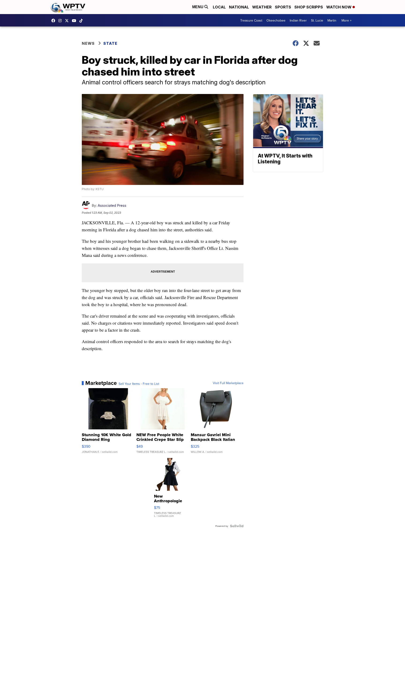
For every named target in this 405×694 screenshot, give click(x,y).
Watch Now (339, 7)
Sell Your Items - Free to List (139, 383)
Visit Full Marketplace (228, 383)
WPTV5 (54, 21)
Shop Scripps (308, 7)
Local (219, 7)
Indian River (298, 20)
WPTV (68, 21)
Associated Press (112, 205)
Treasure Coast (251, 20)
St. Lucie (317, 20)
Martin (331, 20)
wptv (61, 21)
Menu (198, 7)
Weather (262, 7)
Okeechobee (275, 20)
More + (346, 20)
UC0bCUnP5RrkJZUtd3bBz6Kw (75, 21)
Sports (283, 7)
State (110, 43)
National (239, 7)
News (88, 43)
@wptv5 (82, 21)
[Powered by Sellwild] (237, 526)
